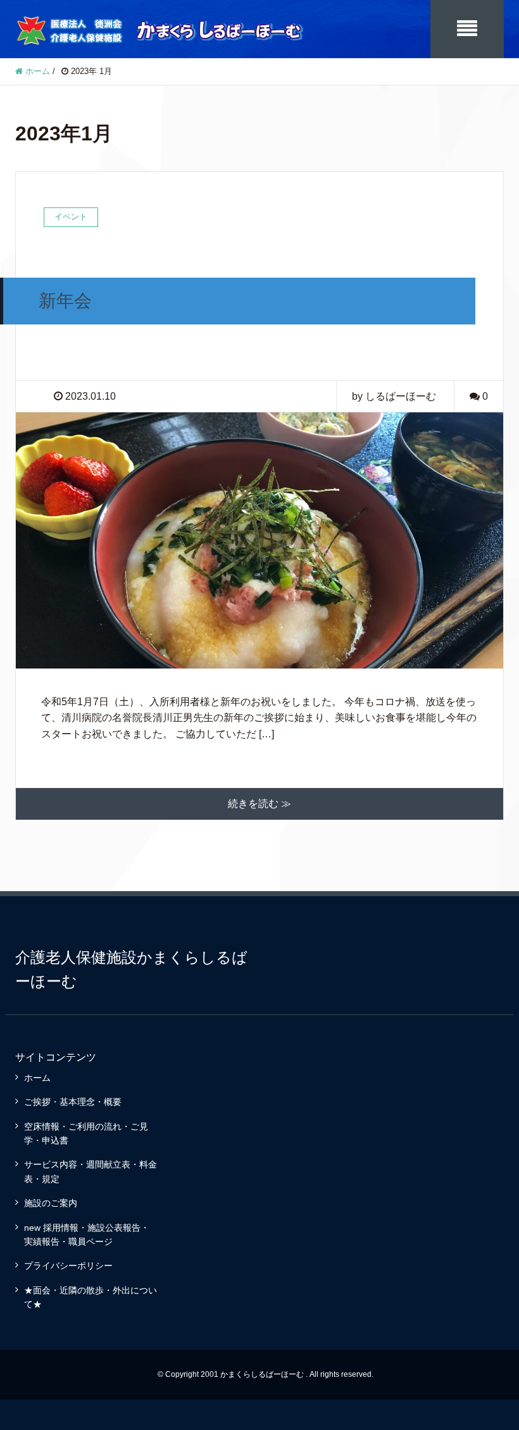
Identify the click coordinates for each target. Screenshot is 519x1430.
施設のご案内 (50, 1203)
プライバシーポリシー (68, 1265)
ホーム (37, 1078)
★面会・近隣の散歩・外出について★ (90, 1297)
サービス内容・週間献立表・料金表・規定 (90, 1171)
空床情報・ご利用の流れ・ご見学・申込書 (86, 1133)
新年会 (65, 301)
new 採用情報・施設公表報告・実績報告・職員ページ (86, 1235)
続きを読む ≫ (259, 803)
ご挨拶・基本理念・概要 (73, 1102)
